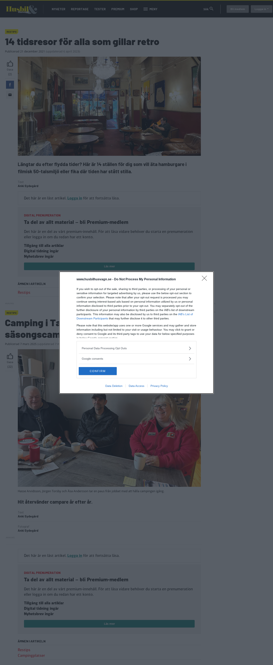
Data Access (136, 385)
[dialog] (136, 332)
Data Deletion (114, 385)
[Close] (205, 279)
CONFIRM (98, 371)
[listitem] (136, 348)
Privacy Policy (159, 385)
